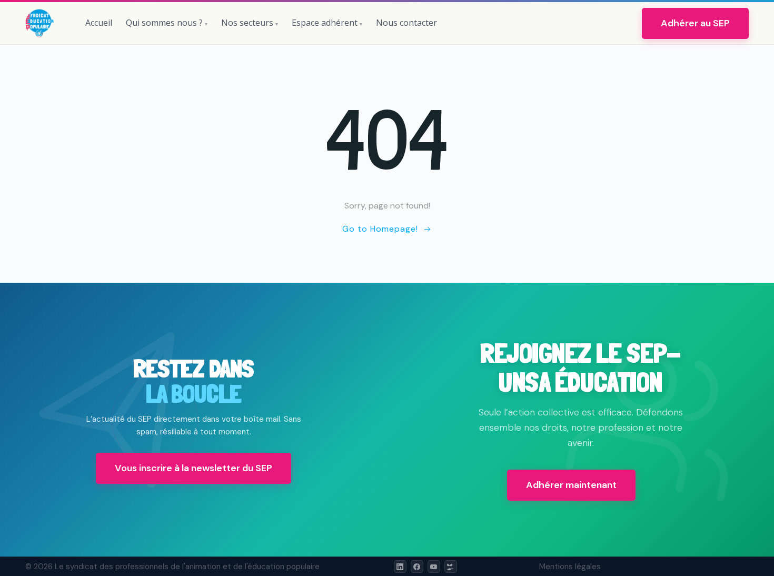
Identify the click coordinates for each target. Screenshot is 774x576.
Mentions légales (570, 566)
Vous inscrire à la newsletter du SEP (193, 468)
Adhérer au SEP (695, 23)
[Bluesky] (450, 566)
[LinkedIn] (400, 566)
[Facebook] (417, 566)
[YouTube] (434, 566)
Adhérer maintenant (571, 485)
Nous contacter (406, 22)
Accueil (98, 22)
